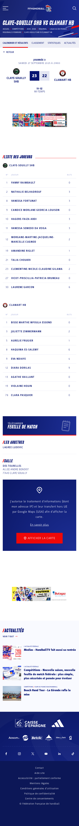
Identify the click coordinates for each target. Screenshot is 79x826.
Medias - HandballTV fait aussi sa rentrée (50, 650)
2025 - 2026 (31, 29)
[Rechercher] (74, 8)
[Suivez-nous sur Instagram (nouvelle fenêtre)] (19, 753)
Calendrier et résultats (15, 43)
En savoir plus (39, 525)
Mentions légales (39, 783)
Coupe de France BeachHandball (46, 687)
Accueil (6, 29)
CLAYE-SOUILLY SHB (16, 79)
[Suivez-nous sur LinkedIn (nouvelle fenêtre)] (59, 753)
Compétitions (18, 29)
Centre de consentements (39, 798)
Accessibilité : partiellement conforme (39, 778)
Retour (10, 52)
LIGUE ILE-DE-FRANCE (58, 29)
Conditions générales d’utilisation (39, 788)
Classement (38, 43)
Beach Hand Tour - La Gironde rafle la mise (47, 692)
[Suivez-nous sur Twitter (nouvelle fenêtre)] (32, 753)
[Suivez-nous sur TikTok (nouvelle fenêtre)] (72, 753)
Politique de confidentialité (39, 793)
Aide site (40, 773)
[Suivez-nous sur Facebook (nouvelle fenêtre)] (6, 753)
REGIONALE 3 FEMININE (12, 32)
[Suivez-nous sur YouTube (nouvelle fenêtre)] (46, 753)
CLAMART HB (62, 80)
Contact (39, 767)
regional (43, 29)
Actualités (70, 43)
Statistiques (54, 43)
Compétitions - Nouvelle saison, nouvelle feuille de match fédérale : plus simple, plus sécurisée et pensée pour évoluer (49, 674)
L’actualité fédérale (31, 646)
